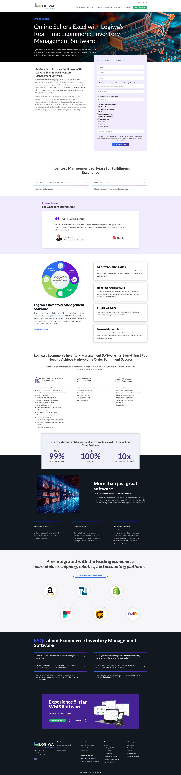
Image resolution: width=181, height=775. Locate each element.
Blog (146, 2)
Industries (99, 7)
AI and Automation (62, 748)
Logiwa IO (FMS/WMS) (64, 745)
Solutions (90, 7)
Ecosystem (108, 7)
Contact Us (77, 720)
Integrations (84, 750)
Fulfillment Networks (87, 748)
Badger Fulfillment (111, 748)
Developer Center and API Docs (90, 761)
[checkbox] (120, 117)
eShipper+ (109, 753)
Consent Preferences (133, 756)
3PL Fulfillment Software (88, 745)
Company (127, 7)
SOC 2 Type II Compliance (88, 758)
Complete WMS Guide (110, 756)
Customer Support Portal (88, 764)
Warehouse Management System (48, 315)
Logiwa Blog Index (109, 762)
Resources (139, 2)
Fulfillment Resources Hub (111, 759)
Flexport (108, 750)
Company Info (131, 745)
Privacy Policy (113, 136)
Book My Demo (140, 7)
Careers (129, 750)
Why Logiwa (80, 7)
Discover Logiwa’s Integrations (90, 575)
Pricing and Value (62, 750)
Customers (118, 7)
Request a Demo (57, 720)
